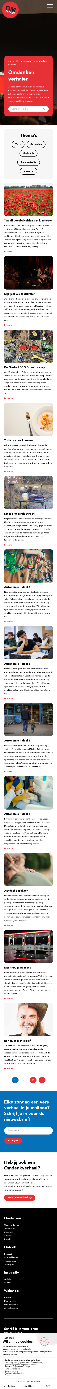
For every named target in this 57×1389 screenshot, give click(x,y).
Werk (18, 144)
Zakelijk (7, 1239)
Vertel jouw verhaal (18, 1198)
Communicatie (28, 162)
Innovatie (28, 171)
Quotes (7, 1283)
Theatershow (10, 1261)
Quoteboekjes (11, 1308)
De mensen (9, 1229)
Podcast (8, 1254)
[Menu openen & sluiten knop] (50, 5)
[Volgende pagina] (42, 1080)
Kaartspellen (10, 1301)
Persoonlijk (13, 61)
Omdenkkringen (11, 1258)
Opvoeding (36, 144)
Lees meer (9, 252)
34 (33, 1080)
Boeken (7, 1298)
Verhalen (8, 1279)
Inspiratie (27, 61)
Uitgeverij (8, 1232)
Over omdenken (11, 1225)
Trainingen (9, 1265)
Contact (8, 1236)
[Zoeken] (44, 109)
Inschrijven (13, 1141)
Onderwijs (28, 153)
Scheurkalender (11, 1305)
